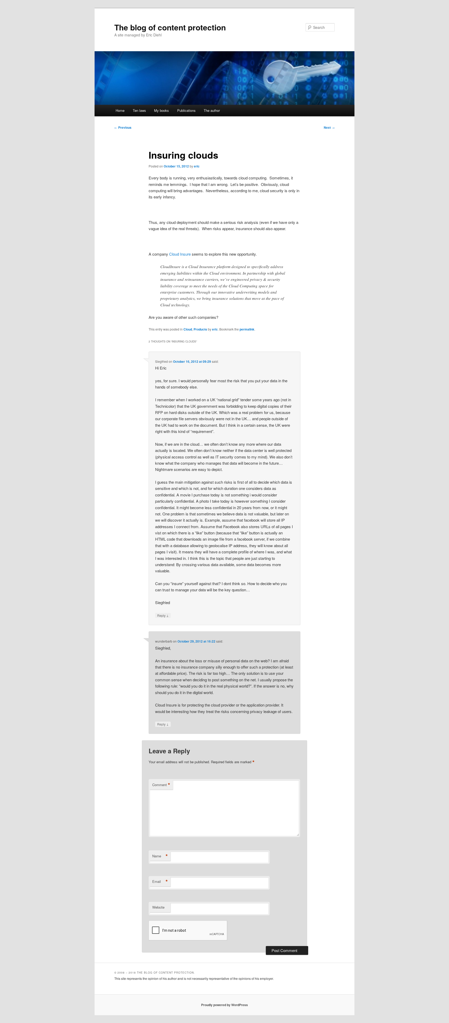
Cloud (187, 329)
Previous (122, 127)
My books (161, 110)
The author (212, 110)
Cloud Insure (180, 254)
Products (200, 329)
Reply (163, 615)
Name (160, 856)
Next (329, 127)
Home (120, 110)
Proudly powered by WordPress (224, 1004)
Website (158, 907)
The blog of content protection (170, 27)
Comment (161, 785)
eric (197, 166)
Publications (186, 110)
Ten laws (139, 110)
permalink (247, 329)
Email (160, 881)
